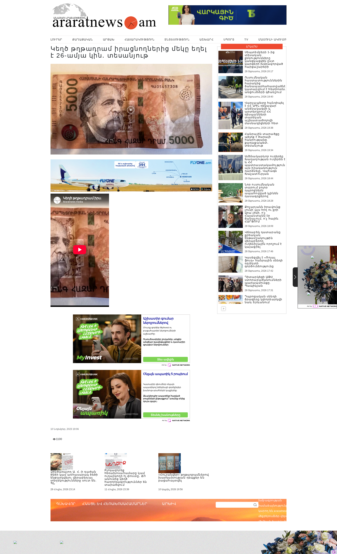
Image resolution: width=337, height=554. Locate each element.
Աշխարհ (206, 39)
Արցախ (108, 39)
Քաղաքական (82, 39)
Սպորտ (228, 39)
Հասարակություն (139, 39)
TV (246, 39)
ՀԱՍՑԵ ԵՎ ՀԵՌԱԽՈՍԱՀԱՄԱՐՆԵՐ (114, 504)
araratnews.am (302, 495)
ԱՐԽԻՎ (169, 504)
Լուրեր (56, 39)
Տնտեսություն (176, 39)
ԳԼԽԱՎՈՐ (65, 504)
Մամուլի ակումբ (272, 39)
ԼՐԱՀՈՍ (251, 46)
